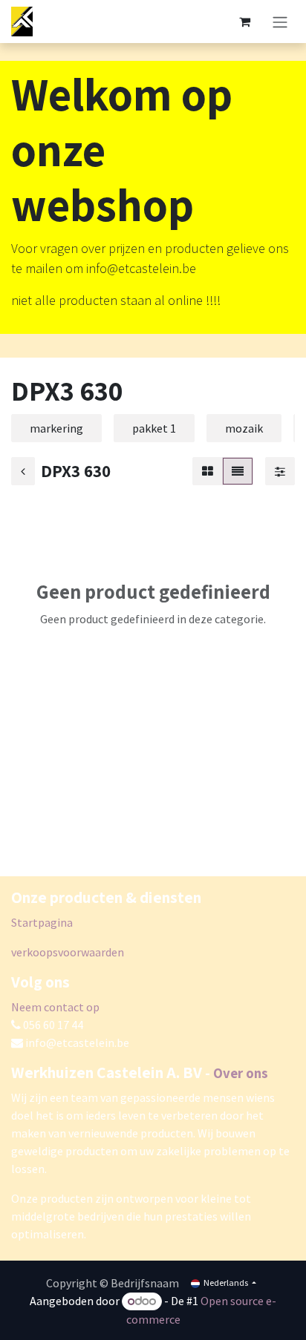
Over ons (240, 1073)
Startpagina (42, 922)
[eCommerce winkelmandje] (244, 21)
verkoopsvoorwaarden (67, 952)
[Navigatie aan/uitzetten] (280, 21)
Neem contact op (55, 1006)
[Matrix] (207, 471)
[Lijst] (237, 471)
